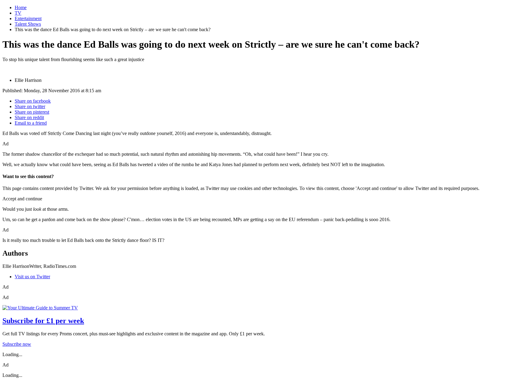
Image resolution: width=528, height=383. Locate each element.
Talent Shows (28, 24)
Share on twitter (30, 106)
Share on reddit (29, 117)
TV (18, 13)
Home (21, 7)
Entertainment (28, 18)
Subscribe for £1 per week (43, 321)
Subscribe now (16, 344)
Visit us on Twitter (32, 276)
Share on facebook (33, 101)
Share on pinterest (32, 112)
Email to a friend (31, 123)
